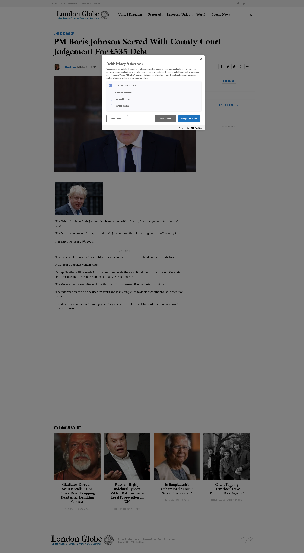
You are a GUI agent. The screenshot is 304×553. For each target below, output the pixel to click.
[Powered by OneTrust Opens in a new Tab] (191, 128)
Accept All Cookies (189, 118)
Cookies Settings (117, 118)
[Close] (200, 59)
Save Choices (165, 118)
